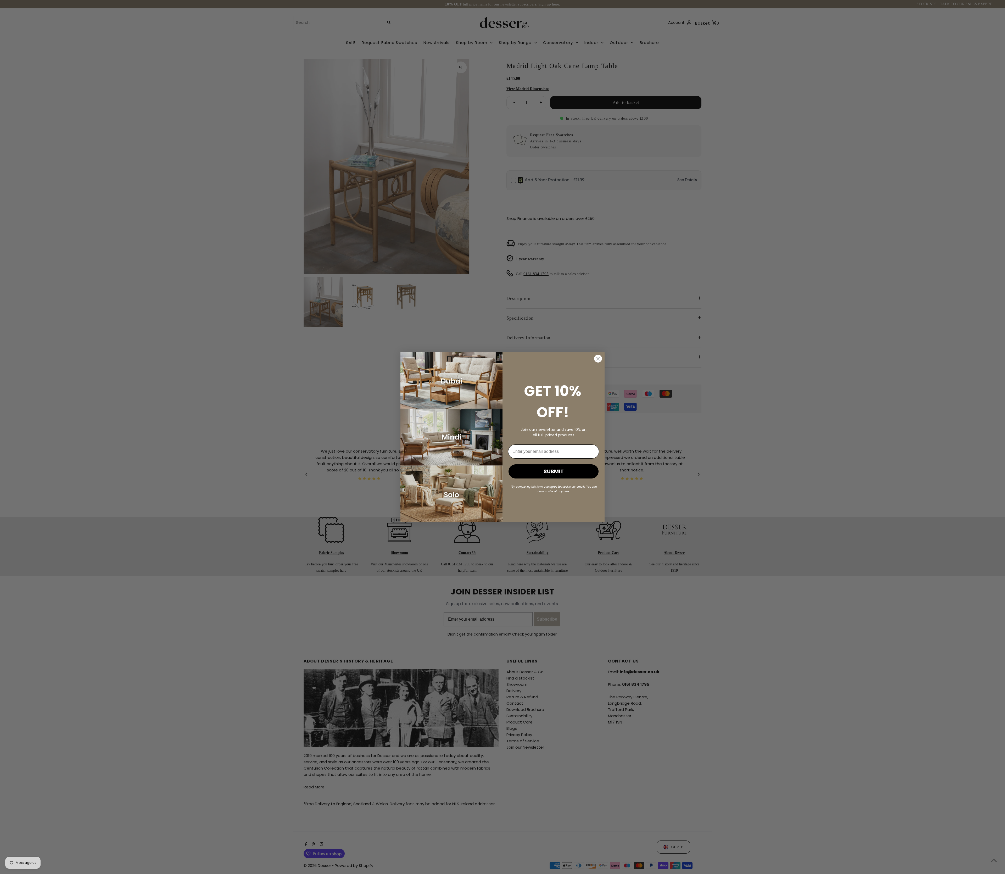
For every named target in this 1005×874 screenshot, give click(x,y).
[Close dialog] (598, 359)
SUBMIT (554, 471)
